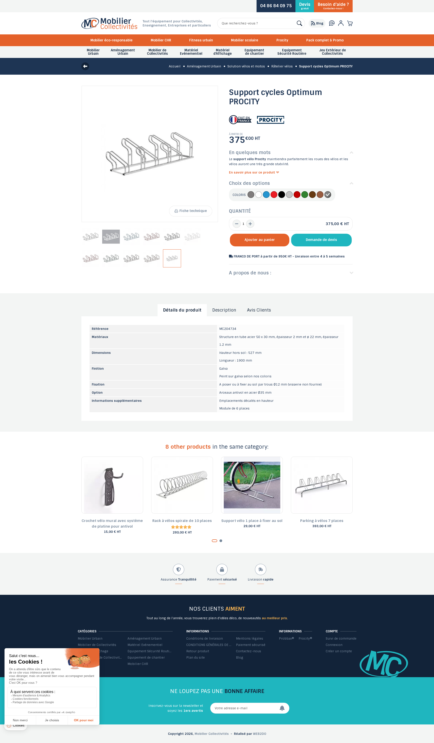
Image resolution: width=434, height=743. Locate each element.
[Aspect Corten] (320, 195)
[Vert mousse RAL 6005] (304, 195)
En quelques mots (250, 152)
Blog (239, 657)
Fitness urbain (201, 40)
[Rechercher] (299, 23)
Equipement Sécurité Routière (150, 651)
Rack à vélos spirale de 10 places (182, 520)
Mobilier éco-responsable (111, 40)
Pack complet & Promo (325, 40)
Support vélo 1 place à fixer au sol (252, 520)
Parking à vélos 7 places (321, 520)
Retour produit (197, 651)
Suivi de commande (341, 638)
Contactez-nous (248, 651)
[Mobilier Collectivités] (109, 28)
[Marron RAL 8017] (312, 195)
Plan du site (195, 657)
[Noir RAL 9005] (281, 195)
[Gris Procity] (251, 195)
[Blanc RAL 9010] (258, 195)
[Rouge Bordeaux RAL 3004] (297, 195)
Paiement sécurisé (250, 645)
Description (224, 310)
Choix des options (249, 183)
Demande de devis (321, 240)
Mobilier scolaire (244, 40)
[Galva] (327, 195)
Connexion (334, 645)
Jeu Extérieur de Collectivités (100, 657)
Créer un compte (339, 651)
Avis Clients (259, 310)
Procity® (305, 638)
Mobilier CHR (161, 40)
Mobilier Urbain (90, 638)
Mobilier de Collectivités (97, 645)
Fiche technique (193, 211)
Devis (304, 6)
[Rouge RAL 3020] (274, 195)
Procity (282, 40)
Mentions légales (249, 638)
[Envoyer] (284, 708)
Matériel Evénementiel (145, 645)
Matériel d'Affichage (93, 651)
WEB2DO (259, 734)
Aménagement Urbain (144, 638)
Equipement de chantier (146, 657)
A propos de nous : (250, 273)
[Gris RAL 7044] (289, 195)
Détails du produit (182, 310)
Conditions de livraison (204, 638)
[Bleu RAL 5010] (266, 195)
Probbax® (85, 664)
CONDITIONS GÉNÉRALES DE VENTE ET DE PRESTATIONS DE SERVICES (208, 645)
